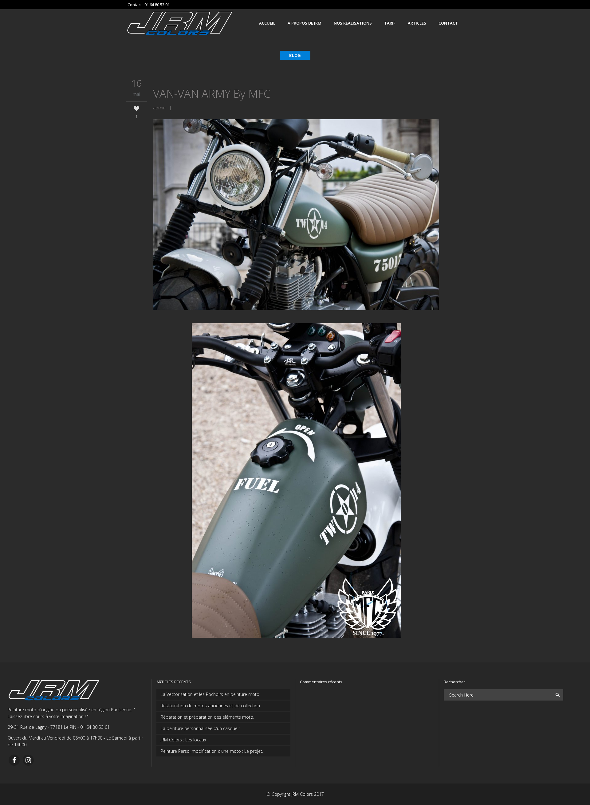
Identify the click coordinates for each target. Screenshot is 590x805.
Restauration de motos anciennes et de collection (210, 706)
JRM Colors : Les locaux (183, 740)
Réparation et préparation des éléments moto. (207, 717)
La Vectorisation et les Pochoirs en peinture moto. (210, 694)
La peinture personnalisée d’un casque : (200, 728)
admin (159, 108)
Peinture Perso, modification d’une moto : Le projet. (212, 751)
